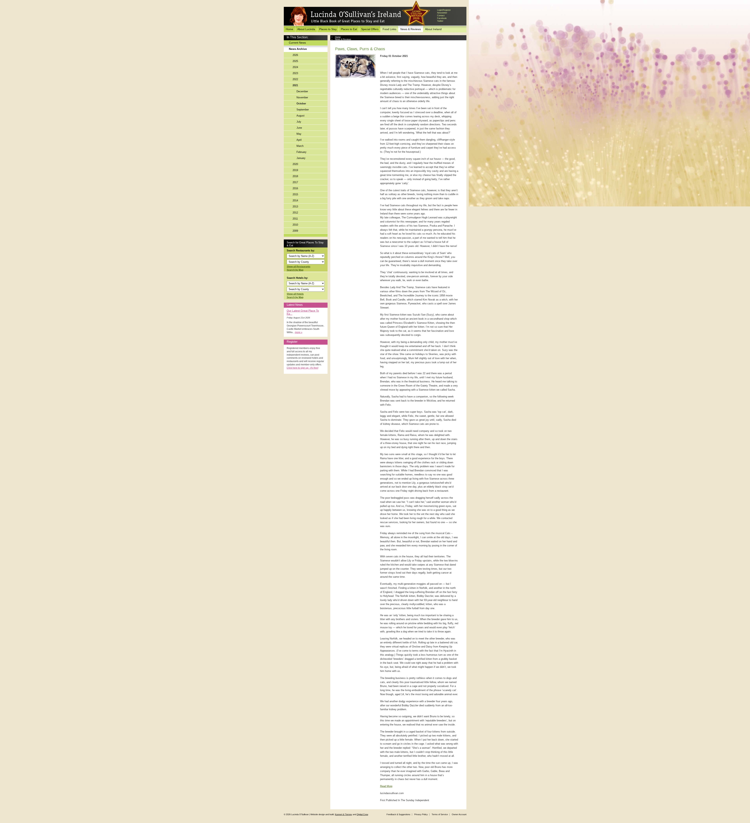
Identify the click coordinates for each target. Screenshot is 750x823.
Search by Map (295, 270)
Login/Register (444, 10)
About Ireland (433, 29)
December (302, 91)
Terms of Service (440, 814)
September (302, 109)
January (300, 158)
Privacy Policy (421, 814)
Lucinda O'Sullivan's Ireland (345, 16)
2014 (295, 200)
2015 (295, 194)
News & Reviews (410, 29)
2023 (295, 73)
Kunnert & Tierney (343, 814)
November (302, 97)
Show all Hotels (295, 294)
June (299, 127)
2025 (295, 61)
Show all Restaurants (298, 266)
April (299, 139)
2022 (295, 79)
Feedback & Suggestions (398, 814)
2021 (295, 85)
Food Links (389, 29)
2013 (295, 206)
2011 (295, 218)
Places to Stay (328, 29)
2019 (295, 170)
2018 (295, 176)
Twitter (440, 21)
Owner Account (459, 814)
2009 (295, 230)
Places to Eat (349, 29)
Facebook (442, 18)
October (301, 103)
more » (298, 332)
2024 (295, 67)
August (300, 115)
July (298, 121)
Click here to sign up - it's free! (302, 368)
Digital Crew (362, 814)
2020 (295, 164)
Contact (441, 15)
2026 (295, 55)
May (298, 133)
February (301, 152)
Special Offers (370, 29)
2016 (295, 188)
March (300, 145)
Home (289, 29)
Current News (297, 42)
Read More (386, 786)
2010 (295, 224)
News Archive (298, 48)
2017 (295, 182)
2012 (295, 212)
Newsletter (442, 13)
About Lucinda (306, 29)
